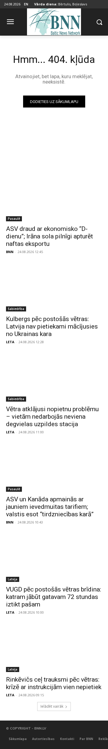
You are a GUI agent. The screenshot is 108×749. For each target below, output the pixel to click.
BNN (10, 251)
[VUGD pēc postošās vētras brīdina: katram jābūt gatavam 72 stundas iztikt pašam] (54, 558)
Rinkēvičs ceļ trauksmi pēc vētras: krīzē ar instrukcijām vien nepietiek (53, 683)
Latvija (12, 579)
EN (26, 4)
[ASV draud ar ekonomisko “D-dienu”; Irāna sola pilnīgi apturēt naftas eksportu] (54, 197)
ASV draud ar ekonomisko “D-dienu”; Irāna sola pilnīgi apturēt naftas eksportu (49, 236)
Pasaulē (14, 219)
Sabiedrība (16, 309)
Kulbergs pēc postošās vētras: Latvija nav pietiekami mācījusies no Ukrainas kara (52, 326)
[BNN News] (54, 21)
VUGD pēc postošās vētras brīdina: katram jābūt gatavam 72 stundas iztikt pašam (53, 597)
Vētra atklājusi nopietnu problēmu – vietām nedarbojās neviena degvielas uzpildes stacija (52, 416)
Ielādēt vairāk (51, 706)
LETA (10, 342)
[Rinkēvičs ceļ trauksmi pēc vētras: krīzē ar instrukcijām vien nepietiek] (54, 648)
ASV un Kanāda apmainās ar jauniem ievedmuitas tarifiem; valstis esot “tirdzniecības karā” (50, 507)
